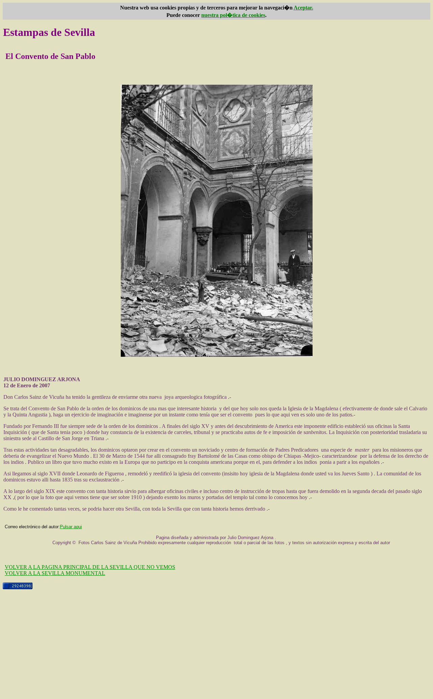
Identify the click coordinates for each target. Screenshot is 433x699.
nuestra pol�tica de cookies (233, 15)
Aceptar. (303, 8)
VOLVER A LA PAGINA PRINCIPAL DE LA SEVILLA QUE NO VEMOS (90, 567)
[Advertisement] (216, 648)
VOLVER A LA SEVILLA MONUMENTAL (55, 573)
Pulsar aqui (71, 526)
